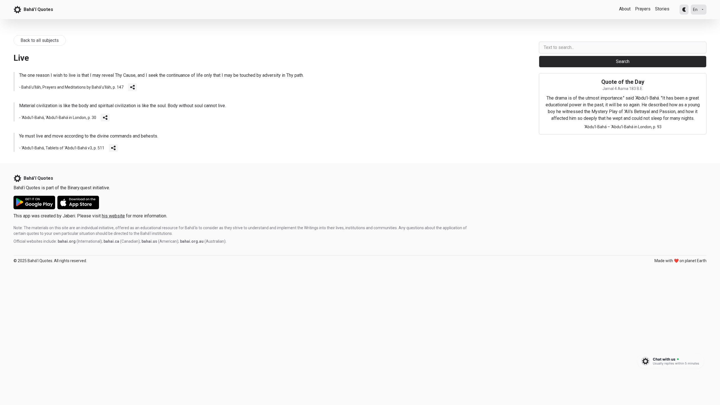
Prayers (643, 9)
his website (113, 216)
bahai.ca (111, 241)
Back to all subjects (40, 40)
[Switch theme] (684, 9)
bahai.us (149, 241)
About (625, 9)
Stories (662, 9)
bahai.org (67, 241)
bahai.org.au (192, 241)
